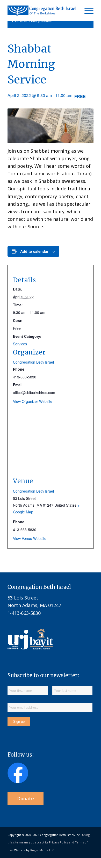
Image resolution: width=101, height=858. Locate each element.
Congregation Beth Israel (33, 362)
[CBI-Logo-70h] (42, 10)
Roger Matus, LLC (42, 850)
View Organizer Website (32, 401)
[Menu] (86, 10)
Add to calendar (34, 251)
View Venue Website (29, 538)
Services (20, 343)
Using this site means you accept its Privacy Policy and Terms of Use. (49, 842)
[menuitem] (86, 10)
